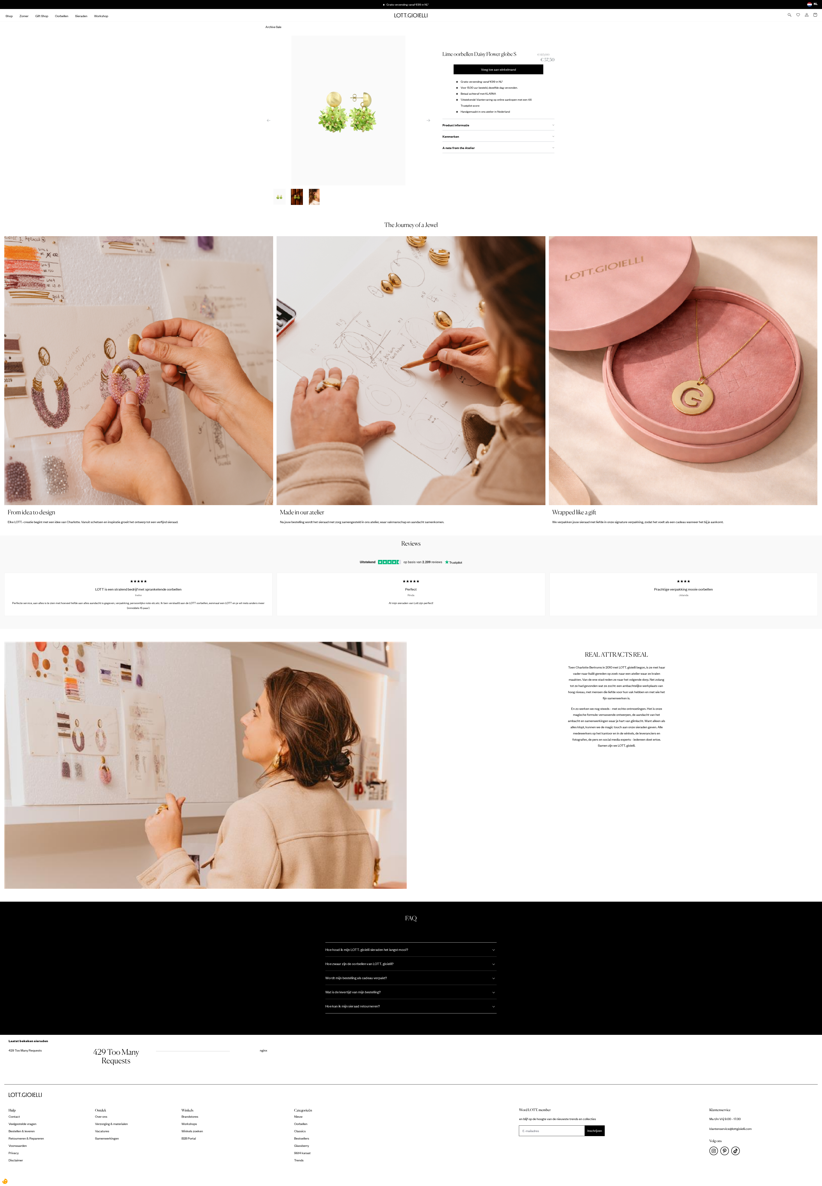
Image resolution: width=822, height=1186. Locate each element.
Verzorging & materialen (111, 1124)
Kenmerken (450, 136)
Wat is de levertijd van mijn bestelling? (353, 992)
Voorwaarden (18, 1145)
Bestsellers (301, 1138)
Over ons (101, 1116)
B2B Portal (189, 1138)
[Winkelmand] (816, 15)
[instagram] (714, 1152)
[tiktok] (736, 1152)
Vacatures (102, 1131)
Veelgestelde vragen (22, 1124)
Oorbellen (300, 1124)
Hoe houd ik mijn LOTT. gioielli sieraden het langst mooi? (366, 949)
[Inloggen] (807, 15)
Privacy (14, 1153)
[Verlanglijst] (798, 15)
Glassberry (301, 1145)
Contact (14, 1116)
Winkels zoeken (192, 1131)
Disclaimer (16, 1160)
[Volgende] (428, 120)
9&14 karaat (302, 1153)
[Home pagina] (411, 15)
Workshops (189, 1124)
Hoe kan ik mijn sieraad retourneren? (352, 1006)
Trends (299, 1160)
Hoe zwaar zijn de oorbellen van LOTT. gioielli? (359, 963)
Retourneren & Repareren (26, 1138)
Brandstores (190, 1116)
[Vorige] (268, 120)
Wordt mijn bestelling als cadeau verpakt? (356, 978)
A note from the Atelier (458, 148)
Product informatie (455, 125)
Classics (300, 1131)
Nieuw (298, 1116)
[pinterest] (725, 1152)
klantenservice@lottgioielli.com (730, 1128)
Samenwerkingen (107, 1138)
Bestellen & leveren (22, 1131)
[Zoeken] (790, 15)
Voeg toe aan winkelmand (498, 69)
